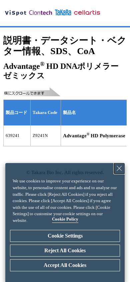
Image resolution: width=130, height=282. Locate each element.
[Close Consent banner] (119, 168)
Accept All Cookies (65, 265)
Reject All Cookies (65, 250)
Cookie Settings (65, 236)
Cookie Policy (65, 219)
